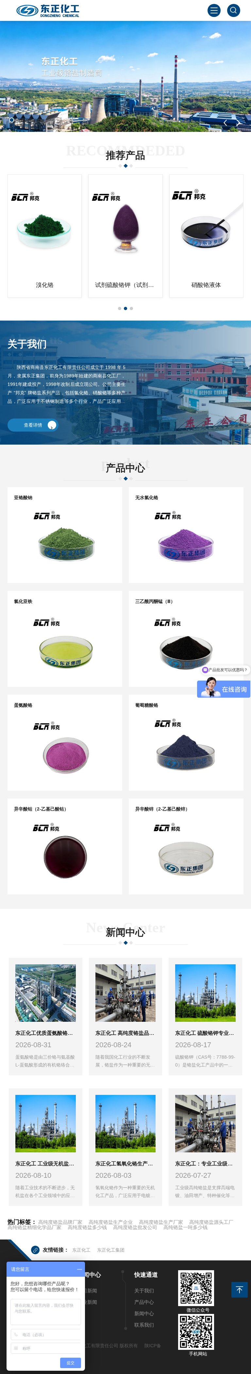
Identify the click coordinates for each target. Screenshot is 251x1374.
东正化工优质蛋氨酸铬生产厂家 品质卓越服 (45, 1033)
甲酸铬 (45, 285)
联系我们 (144, 1325)
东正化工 (81, 1250)
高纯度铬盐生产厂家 (161, 1222)
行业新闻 (87, 1302)
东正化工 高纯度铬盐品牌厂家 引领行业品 (125, 1033)
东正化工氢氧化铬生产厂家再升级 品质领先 (125, 1163)
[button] (11, 120)
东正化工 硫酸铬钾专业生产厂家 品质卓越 (205, 1033)
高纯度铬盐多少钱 (87, 1227)
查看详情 (33, 425)
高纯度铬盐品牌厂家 (60, 1222)
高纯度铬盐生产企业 (111, 1222)
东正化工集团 (111, 1250)
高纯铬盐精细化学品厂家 (34, 1227)
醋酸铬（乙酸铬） (125, 285)
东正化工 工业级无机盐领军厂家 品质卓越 (45, 1163)
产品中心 (144, 1302)
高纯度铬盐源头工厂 (211, 1222)
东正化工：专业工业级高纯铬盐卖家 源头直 (205, 1163)
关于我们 (144, 1290)
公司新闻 (87, 1290)
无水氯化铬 (206, 285)
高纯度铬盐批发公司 (135, 1227)
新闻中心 (144, 1313)
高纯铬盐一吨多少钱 (185, 1227)
